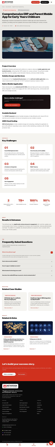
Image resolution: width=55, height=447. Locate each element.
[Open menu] (51, 2)
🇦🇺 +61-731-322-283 (6, 432)
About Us (39, 402)
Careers (38, 407)
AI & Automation (5, 407)
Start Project (44, 2)
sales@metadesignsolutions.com (9, 425)
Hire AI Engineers (23, 411)
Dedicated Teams (23, 405)
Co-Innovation (40, 409)
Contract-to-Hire (23, 409)
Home (3, 6)
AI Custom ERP (5, 402)
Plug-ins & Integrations (7, 413)
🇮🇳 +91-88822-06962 (6, 430)
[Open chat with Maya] (51, 443)
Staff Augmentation (24, 402)
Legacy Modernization (7, 405)
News (38, 413)
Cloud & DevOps (5, 411)
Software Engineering (6, 409)
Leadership (39, 405)
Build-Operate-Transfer (24, 407)
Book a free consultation (12, 105)
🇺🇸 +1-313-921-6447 (6, 434)
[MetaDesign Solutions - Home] (7, 2)
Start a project (21, 374)
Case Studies (8, 6)
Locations (39, 411)
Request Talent (35, 2)
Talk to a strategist (8, 374)
